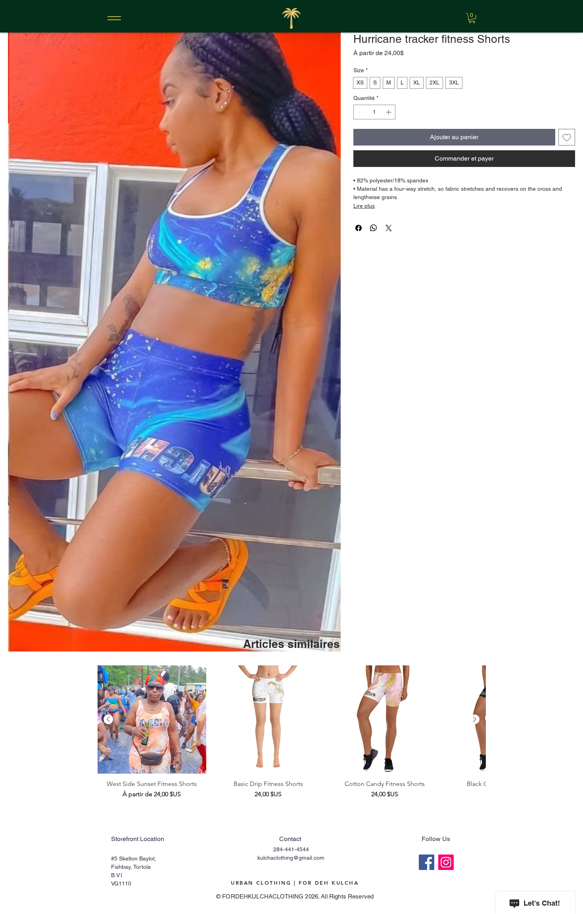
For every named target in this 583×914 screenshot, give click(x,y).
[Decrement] (359, 112)
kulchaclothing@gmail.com (290, 858)
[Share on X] (388, 228)
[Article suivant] (474, 719)
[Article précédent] (108, 719)
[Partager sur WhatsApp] (373, 228)
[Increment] (389, 112)
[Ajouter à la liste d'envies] (566, 137)
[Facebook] (426, 862)
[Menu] (114, 18)
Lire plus (364, 206)
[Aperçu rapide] (152, 719)
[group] (291, 732)
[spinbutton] (374, 112)
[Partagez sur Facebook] (358, 228)
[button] (472, 18)
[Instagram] (446, 862)
